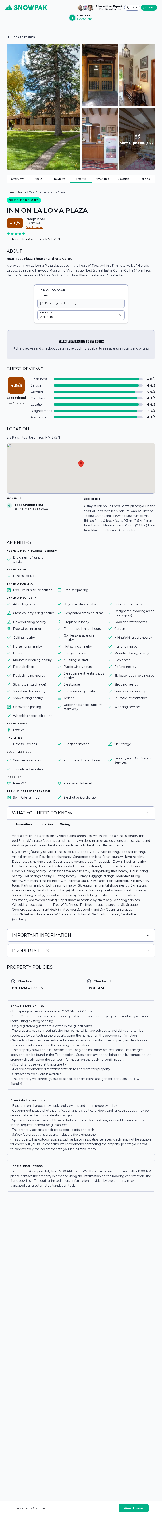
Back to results (23, 37)
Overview (17, 178)
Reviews (59, 178)
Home (10, 192)
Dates (42, 295)
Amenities (102, 178)
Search (22, 192)
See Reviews (34, 227)
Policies (145, 178)
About (38, 178)
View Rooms (133, 1508)
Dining (65, 824)
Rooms (81, 178)
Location (123, 178)
